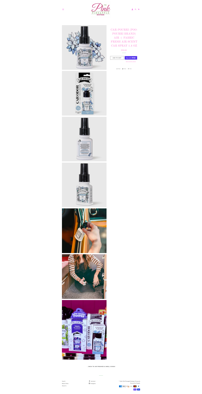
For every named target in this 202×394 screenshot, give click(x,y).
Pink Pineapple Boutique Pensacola (131, 381)
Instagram (93, 383)
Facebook (92, 381)
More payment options (131, 61)
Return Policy (65, 383)
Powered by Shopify (135, 383)
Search (63, 381)
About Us (64, 385)
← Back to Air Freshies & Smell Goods (101, 366)
